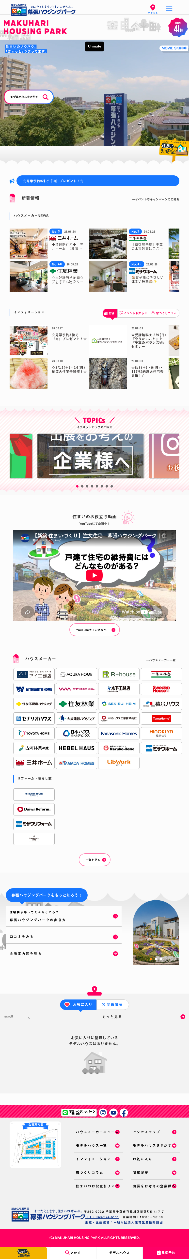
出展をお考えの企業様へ (154, 1186)
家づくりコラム (89, 1172)
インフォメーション (93, 1159)
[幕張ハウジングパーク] (48, 1214)
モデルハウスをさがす (152, 1145)
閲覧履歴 (140, 1172)
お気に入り (142, 1159)
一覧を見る (92, 859)
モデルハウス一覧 (91, 1145)
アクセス (153, 13)
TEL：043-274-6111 (102, 1217)
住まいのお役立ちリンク (97, 1186)
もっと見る (112, 1017)
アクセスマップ (146, 1132)
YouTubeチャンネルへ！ (93, 629)
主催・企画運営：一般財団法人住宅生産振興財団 (124, 1222)
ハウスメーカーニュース (97, 1132)
